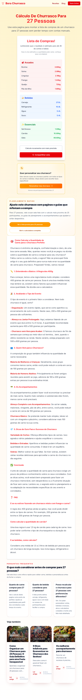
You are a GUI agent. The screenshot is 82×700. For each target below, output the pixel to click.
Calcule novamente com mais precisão (41, 148)
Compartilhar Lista (42, 155)
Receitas (55, 3)
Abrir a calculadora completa (30, 230)
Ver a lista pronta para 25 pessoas (30, 224)
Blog (63, 3)
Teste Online (74, 3)
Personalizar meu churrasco (39, 186)
